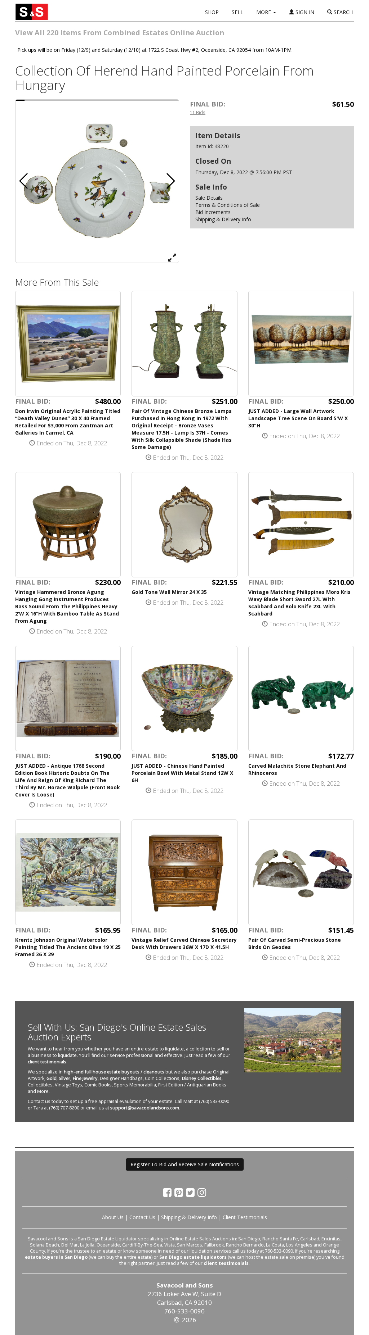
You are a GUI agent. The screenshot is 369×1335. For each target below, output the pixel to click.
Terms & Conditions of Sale (227, 204)
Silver (64, 1078)
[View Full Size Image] (172, 257)
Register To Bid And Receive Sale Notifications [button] (184, 1164)
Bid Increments (213, 212)
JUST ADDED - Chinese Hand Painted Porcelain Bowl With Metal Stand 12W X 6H (182, 773)
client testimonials (47, 1062)
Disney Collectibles (202, 1078)
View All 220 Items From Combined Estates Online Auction (119, 32)
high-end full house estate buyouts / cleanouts (114, 1072)
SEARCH (342, 12)
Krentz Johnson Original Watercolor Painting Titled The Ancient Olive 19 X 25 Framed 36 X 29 (68, 947)
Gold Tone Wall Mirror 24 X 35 (169, 592)
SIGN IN (304, 12)
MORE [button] (264, 12)
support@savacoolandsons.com (144, 1108)
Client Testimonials (245, 1217)
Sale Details (209, 197)
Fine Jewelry (85, 1078)
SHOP (212, 12)
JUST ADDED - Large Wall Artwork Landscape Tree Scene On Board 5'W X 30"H (298, 418)
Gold (51, 1078)
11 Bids (197, 112)
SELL (237, 12)
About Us (113, 1217)
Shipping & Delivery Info (223, 219)
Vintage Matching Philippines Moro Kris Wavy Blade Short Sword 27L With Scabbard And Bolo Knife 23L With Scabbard (299, 603)
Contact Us (142, 1217)
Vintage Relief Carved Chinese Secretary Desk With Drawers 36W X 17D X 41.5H (184, 943)
